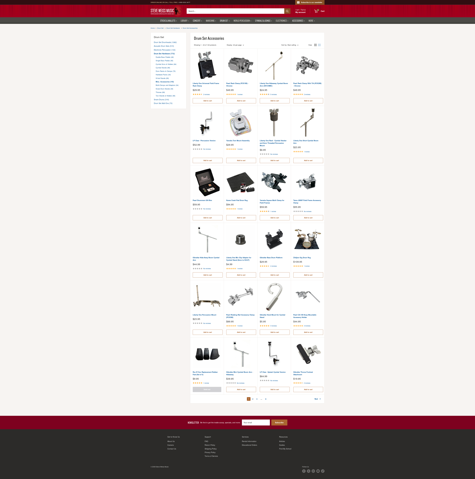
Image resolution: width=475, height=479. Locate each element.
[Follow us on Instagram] (313, 471)
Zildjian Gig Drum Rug (302, 257)
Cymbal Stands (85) (163, 67)
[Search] (287, 11)
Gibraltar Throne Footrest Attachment (303, 373)
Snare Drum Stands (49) (164, 89)
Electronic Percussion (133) (164, 50)
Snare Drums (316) (161, 99)
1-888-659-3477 (184, 2)
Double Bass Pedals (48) (165, 57)
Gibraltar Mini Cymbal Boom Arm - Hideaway (239, 373)
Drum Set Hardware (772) (164, 53)
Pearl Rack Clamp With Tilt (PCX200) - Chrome (307, 84)
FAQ (206, 441)
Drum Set (224, 20)
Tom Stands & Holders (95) (165, 96)
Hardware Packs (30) (163, 74)
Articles (282, 441)
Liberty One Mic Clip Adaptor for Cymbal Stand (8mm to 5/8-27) (238, 258)
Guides (282, 445)
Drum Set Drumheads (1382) (165, 42)
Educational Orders (249, 445)
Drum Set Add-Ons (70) (163, 103)
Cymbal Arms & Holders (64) (166, 64)
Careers (170, 445)
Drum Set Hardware (173, 28)
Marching (210, 20)
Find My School (285, 448)
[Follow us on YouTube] (318, 471)
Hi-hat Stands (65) (162, 78)
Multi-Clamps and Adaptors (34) (167, 85)
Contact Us (171, 448)
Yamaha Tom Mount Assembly (238, 140)
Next (316, 399)
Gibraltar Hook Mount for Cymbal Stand (272, 316)
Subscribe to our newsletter (311, 2)
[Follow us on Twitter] (308, 471)
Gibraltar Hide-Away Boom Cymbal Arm (206, 258)
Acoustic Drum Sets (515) (164, 46)
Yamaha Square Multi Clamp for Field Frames (272, 201)
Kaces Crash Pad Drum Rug (237, 200)
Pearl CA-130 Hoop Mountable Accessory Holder (304, 316)
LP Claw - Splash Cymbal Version (273, 372)
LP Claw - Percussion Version (204, 140)
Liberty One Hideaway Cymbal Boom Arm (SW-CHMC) (274, 84)
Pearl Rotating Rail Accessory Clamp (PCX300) (240, 316)
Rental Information (249, 441)
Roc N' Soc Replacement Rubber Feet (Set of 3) (205, 373)
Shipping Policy (211, 448)
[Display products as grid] (315, 45)
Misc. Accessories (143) (165, 81)
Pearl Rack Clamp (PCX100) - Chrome (237, 84)
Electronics (281, 20)
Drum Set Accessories (190, 28)
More (311, 20)
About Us (171, 441)
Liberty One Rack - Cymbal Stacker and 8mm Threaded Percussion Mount (273, 143)
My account (300, 12)
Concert (196, 20)
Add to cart (207, 100)
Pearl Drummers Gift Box (202, 200)
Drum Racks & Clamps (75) (165, 71)
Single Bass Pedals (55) (164, 60)
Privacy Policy (210, 452)
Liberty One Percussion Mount (204, 315)
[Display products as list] (319, 45)
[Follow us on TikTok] (322, 471)
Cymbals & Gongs (262, 20)
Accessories (297, 20)
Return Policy (210, 445)
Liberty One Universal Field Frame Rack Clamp (206, 84)
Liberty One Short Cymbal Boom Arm (305, 141)
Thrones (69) (160, 92)
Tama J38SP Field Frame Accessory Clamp (307, 201)
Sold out (207, 389)
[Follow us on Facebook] (304, 471)
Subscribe (279, 422)
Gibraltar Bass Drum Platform (271, 257)
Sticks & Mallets (167, 20)
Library (184, 20)
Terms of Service (211, 456)
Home (153, 28)
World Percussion (242, 20)
